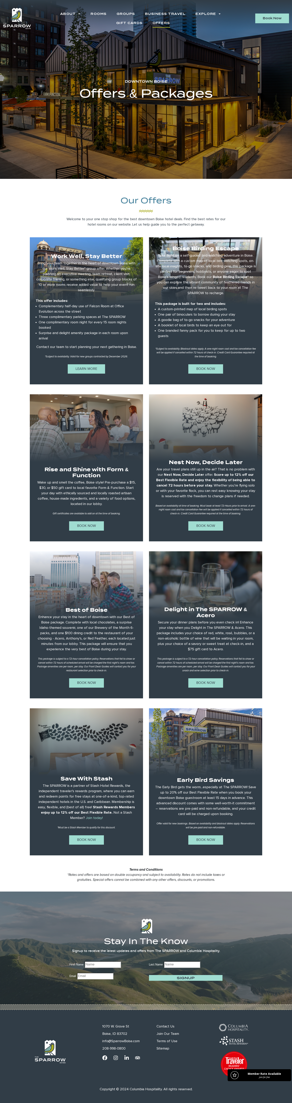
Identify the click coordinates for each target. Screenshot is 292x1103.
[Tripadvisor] (137, 1057)
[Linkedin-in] (126, 1057)
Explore (205, 14)
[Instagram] (115, 1057)
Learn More (86, 369)
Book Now (205, 369)
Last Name (156, 964)
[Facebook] (104, 1057)
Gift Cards (129, 23)
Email (73, 976)
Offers (161, 23)
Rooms (99, 14)
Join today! (94, 818)
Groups (126, 14)
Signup (186, 978)
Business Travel (165, 14)
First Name (77, 964)
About (68, 14)
